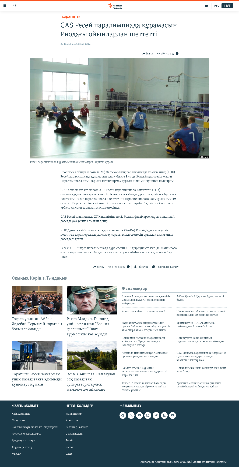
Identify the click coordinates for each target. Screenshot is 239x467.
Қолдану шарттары (24, 440)
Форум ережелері (22, 447)
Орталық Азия (74, 434)
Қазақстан (72, 420)
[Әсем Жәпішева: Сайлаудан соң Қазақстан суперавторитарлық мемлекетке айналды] (92, 355)
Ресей (69, 440)
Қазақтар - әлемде (77, 427)
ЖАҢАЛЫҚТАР (70, 17)
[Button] (147, 53)
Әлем (69, 454)
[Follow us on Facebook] (123, 415)
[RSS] (164, 415)
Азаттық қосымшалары (26, 434)
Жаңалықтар (74, 414)
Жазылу (17, 454)
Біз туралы (18, 420)
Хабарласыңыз (21, 414)
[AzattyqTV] (206, 6)
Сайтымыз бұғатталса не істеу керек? (35, 427)
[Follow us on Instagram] (147, 415)
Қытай (70, 447)
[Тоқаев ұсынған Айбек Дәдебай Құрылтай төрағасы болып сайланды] (37, 300)
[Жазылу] (172, 415)
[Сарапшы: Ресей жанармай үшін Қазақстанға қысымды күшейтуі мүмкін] (37, 355)
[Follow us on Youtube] (139, 415)
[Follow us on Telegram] (156, 415)
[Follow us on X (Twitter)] (131, 415)
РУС (216, 6)
